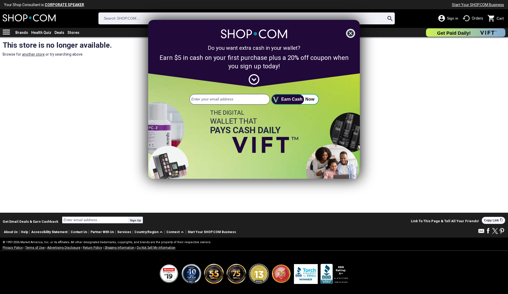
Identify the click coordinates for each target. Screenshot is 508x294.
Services (124, 232)
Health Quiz (41, 32)
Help (24, 232)
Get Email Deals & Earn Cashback (30, 221)
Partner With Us (102, 232)
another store (33, 54)
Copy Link (493, 220)
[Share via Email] (481, 232)
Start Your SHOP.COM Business (478, 5)
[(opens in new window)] (334, 273)
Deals (59, 32)
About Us (11, 232)
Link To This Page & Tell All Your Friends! (445, 221)
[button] (149, 232)
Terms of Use (35, 248)
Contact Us (79, 232)
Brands (21, 32)
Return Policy (92, 248)
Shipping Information (119, 248)
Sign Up (135, 220)
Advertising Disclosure (63, 248)
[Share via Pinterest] (502, 231)
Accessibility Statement (49, 232)
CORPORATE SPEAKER (64, 5)
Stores (73, 32)
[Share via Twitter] (495, 231)
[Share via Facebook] (488, 231)
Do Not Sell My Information (156, 248)
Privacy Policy (13, 248)
